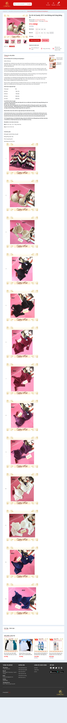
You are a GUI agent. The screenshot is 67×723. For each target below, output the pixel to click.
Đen (42, 32)
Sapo (9, 692)
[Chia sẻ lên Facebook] (10, 46)
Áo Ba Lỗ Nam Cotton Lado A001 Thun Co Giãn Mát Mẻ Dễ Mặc (25, 654)
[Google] (62, 668)
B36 (39, 29)
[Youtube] (54, 668)
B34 (37, 29)
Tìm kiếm (29, 4)
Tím (44, 32)
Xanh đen (51, 32)
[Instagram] (59, 668)
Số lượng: (31, 36)
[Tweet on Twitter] (14, 46)
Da (36, 32)
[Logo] (60, 692)
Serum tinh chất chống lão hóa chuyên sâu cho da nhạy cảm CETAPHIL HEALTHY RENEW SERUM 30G (55, 654)
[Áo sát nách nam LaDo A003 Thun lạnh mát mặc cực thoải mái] (11, 645)
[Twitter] (56, 668)
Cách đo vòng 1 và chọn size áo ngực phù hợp (59, 58)
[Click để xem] (16, 26)
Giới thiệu (36, 667)
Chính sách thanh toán (22, 667)
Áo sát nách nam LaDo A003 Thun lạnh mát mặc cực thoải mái (10, 654)
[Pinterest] (12, 46)
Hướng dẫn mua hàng (22, 675)
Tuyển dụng (36, 669)
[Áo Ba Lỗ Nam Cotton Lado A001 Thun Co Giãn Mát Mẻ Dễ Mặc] (26, 645)
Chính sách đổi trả (21, 671)
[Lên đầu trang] (64, 719)
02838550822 (5, 680)
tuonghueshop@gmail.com (8, 676)
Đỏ (39, 32)
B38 (42, 29)
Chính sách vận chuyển (22, 669)
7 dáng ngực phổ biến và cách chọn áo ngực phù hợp (59, 63)
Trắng (48, 32)
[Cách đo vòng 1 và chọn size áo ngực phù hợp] (52, 59)
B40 (44, 29)
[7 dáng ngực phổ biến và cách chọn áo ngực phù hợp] (52, 65)
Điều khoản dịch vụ (22, 677)
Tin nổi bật (52, 55)
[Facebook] (51, 668)
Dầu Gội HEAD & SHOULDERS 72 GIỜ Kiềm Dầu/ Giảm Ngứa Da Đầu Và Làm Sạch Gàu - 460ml (40, 654)
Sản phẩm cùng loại (9, 635)
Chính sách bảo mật (22, 673)
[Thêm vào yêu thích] (26, 36)
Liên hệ (35, 671)
